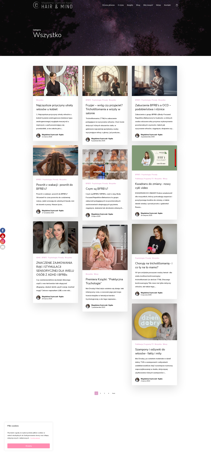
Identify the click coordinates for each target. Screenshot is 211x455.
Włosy (165, 179)
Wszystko (39, 100)
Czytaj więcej (35, 438)
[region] (28, 436)
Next (113, 393)
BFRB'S (88, 100)
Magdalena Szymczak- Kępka (53, 135)
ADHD (38, 257)
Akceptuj (28, 446)
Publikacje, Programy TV (144, 179)
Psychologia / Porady (100, 100)
